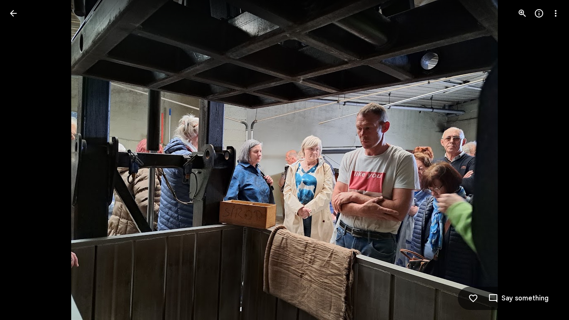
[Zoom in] (522, 13)
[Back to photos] (13, 13)
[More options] (555, 13)
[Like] (473, 298)
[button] (23, 160)
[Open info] (539, 13)
